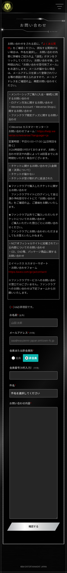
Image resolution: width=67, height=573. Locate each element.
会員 (18, 358)
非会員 (33, 358)
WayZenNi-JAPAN (7, 6)
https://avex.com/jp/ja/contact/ (28, 272)
